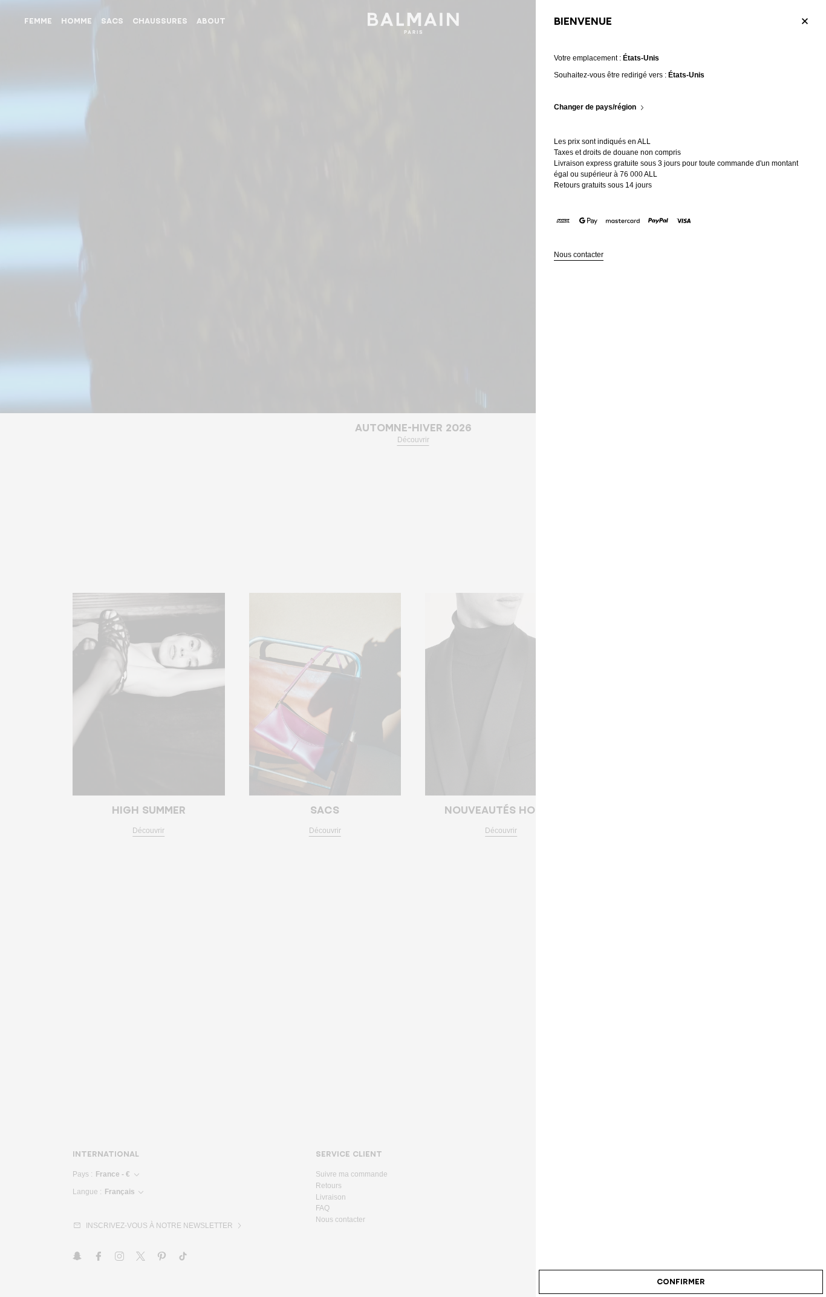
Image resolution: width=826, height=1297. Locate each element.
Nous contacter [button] (578, 255)
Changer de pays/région (595, 107)
